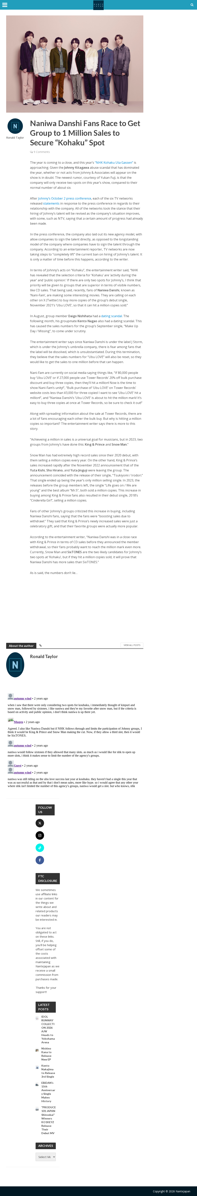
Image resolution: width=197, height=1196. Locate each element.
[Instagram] (40, 835)
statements (51, 203)
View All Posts (132, 645)
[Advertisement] (86, 608)
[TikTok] (40, 848)
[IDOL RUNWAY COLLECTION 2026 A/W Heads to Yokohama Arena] (37, 1018)
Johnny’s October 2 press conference (64, 198)
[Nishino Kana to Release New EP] (37, 1050)
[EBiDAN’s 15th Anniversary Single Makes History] (37, 1084)
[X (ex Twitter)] (40, 823)
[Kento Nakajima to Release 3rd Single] (37, 1067)
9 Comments (42, 152)
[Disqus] (74, 740)
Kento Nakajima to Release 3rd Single (48, 1071)
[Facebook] (40, 860)
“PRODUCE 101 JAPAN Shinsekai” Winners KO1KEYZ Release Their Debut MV (48, 1120)
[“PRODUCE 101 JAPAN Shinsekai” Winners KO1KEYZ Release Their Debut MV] (37, 1109)
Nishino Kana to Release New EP (46, 1054)
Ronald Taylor (15, 137)
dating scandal (111, 316)
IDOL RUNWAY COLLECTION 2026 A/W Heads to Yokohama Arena (48, 1029)
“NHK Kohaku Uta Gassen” (114, 162)
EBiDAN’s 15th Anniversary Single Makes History (48, 1092)
